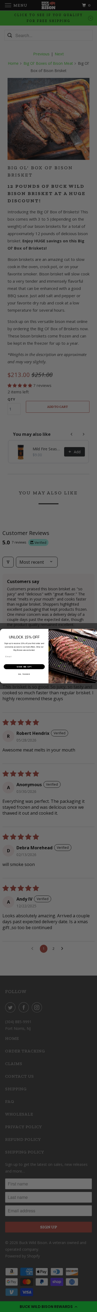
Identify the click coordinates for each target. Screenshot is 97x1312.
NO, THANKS (24, 674)
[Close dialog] (94, 631)
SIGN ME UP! (24, 666)
